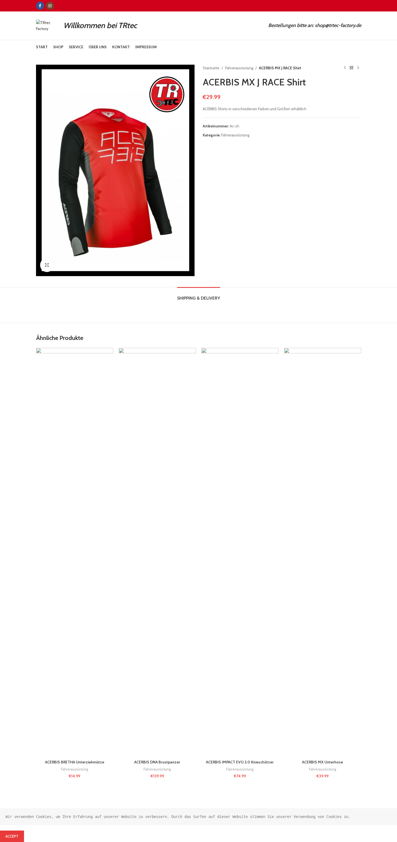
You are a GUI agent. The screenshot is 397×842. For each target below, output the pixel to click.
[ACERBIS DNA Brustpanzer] (157, 552)
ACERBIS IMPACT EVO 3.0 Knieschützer (240, 762)
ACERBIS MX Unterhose (322, 762)
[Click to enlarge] (47, 265)
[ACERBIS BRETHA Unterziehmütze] (74, 552)
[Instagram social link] (50, 6)
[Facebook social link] (40, 6)
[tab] (198, 295)
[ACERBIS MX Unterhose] (322, 552)
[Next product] (358, 68)
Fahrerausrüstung (239, 67)
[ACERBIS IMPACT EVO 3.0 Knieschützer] (240, 552)
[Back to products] (351, 68)
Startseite (211, 67)
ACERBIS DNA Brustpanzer (157, 762)
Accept (12, 836)
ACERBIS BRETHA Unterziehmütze (74, 762)
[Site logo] (47, 25)
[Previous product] (345, 68)
